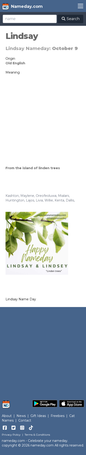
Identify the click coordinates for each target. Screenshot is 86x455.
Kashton (12, 196)
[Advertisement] (43, 120)
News (21, 416)
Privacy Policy (11, 434)
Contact (24, 420)
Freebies (57, 416)
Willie (48, 200)
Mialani (63, 196)
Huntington (15, 200)
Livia (39, 200)
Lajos (30, 200)
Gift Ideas (38, 416)
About (7, 416)
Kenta (59, 200)
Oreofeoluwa (46, 196)
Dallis (70, 200)
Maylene (27, 196)
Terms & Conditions (37, 434)
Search (73, 19)
